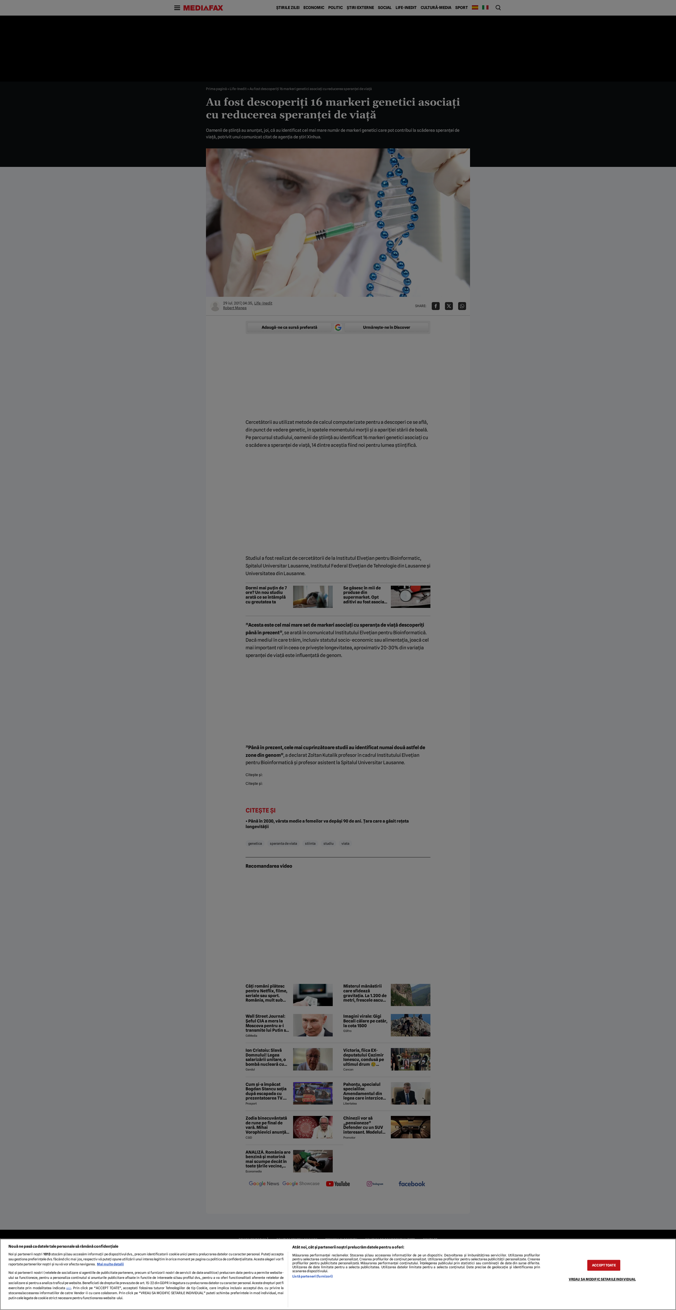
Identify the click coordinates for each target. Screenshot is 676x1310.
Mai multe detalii (110, 1264)
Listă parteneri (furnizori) (312, 1276)
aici (68, 1288)
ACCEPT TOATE (604, 1265)
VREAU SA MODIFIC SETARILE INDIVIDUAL (602, 1279)
